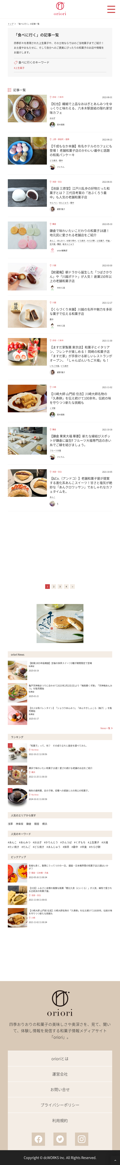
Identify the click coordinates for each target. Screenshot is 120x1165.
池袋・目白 (57, 181)
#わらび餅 (94, 847)
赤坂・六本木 (58, 97)
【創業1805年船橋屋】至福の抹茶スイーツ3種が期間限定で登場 (60, 663)
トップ (10, 24)
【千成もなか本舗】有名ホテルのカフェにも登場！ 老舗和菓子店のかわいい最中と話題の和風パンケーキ (81, 150)
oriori (60, 8)
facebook (38, 1139)
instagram (81, 1139)
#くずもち (79, 842)
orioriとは (60, 1058)
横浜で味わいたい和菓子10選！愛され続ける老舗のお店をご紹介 (60, 768)
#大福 (105, 842)
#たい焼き (13, 847)
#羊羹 (83, 847)
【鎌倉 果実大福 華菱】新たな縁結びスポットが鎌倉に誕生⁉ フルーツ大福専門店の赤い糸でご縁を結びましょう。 (80, 440)
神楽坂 (19, 824)
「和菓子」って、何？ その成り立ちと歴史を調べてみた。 (58, 745)
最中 (61, 160)
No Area (34, 749)
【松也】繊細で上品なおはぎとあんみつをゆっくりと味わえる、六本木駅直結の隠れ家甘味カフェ (81, 108)
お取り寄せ (71, 240)
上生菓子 (100, 240)
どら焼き (53, 160)
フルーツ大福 (55, 450)
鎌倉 (54, 224)
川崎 (54, 387)
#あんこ (12, 842)
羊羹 (108, 240)
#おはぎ (37, 842)
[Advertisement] (60, 547)
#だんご (26, 847)
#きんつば (66, 842)
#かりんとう (51, 842)
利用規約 (60, 1120)
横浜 (33, 772)
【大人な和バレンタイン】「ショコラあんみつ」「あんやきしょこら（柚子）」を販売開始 (70, 709)
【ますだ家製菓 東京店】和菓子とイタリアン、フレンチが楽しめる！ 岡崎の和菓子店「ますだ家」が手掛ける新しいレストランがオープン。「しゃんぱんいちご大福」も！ (81, 354)
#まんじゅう (53, 847)
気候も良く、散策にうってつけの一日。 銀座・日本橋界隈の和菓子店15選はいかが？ (68, 867)
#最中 (75, 847)
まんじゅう (63, 202)
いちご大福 (54, 366)
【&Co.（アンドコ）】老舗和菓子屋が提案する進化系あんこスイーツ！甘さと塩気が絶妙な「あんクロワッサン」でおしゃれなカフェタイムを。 (81, 485)
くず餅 (52, 408)
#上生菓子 (19, 68)
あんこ (52, 240)
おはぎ (52, 118)
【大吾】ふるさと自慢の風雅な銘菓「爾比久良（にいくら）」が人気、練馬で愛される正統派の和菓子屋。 (70, 889)
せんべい (53, 202)
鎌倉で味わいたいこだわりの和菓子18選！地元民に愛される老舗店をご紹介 (79, 232)
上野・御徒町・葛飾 (60, 139)
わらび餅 (91, 240)
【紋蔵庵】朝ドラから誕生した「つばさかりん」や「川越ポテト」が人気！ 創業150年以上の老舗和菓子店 (81, 276)
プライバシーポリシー (60, 1105)
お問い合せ (60, 1089)
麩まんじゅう (68, 244)
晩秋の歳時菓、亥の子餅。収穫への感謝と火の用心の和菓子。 (59, 790)
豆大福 (52, 244)
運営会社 (60, 1074)
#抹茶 (66, 847)
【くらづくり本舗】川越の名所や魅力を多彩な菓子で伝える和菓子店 (81, 311)
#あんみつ (24, 842)
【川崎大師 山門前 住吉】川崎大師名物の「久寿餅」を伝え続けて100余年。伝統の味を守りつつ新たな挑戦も (80, 398)
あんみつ (61, 240)
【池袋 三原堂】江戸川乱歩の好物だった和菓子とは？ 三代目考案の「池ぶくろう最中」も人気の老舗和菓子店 (80, 192)
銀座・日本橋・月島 (39, 873)
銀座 (36, 824)
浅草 (10, 824)
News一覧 (105, 728)
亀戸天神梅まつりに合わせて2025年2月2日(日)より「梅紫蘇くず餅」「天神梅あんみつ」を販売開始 (70, 687)
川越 (54, 265)
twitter (60, 1139)
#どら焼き (38, 847)
